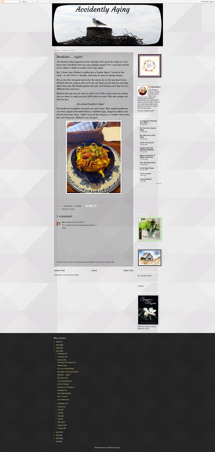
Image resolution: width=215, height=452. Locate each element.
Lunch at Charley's (63, 384)
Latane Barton (156, 87)
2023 (58, 351)
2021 (58, 435)
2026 (58, 342)
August (60, 406)
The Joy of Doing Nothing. (65, 368)
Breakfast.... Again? (63, 375)
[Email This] (87, 206)
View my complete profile (146, 111)
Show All (158, 183)
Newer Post (59, 270)
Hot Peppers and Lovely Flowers (67, 372)
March (60, 422)
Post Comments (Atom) (71, 275)
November (61, 357)
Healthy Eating (62, 365)
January (60, 428)
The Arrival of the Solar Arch (66, 362)
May (59, 416)
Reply (64, 228)
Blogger (117, 447)
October (60, 360)
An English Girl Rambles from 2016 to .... (148, 122)
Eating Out (65, 209)
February (61, 425)
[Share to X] (91, 206)
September (61, 403)
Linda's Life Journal (147, 142)
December (61, 353)
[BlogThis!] (89, 206)
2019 (58, 441)
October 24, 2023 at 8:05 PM (75, 222)
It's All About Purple (147, 168)
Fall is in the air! (62, 396)
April (59, 419)
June (59, 413)
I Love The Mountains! (64, 381)
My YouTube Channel (144, 276)
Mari (63, 222)
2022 (58, 432)
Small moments (145, 173)
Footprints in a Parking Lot (65, 387)
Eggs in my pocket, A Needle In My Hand (147, 156)
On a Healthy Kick (63, 399)
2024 (58, 348)
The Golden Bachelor (64, 393)
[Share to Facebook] (93, 206)
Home (94, 270)
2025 (58, 345)
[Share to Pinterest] (95, 206)
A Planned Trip (62, 390)
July (59, 410)
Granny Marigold (146, 179)
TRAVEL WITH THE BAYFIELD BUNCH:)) (147, 149)
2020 (58, 438)
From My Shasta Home (148, 162)
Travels (72, 209)
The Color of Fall (62, 378)
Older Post (128, 270)
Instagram (141, 286)
